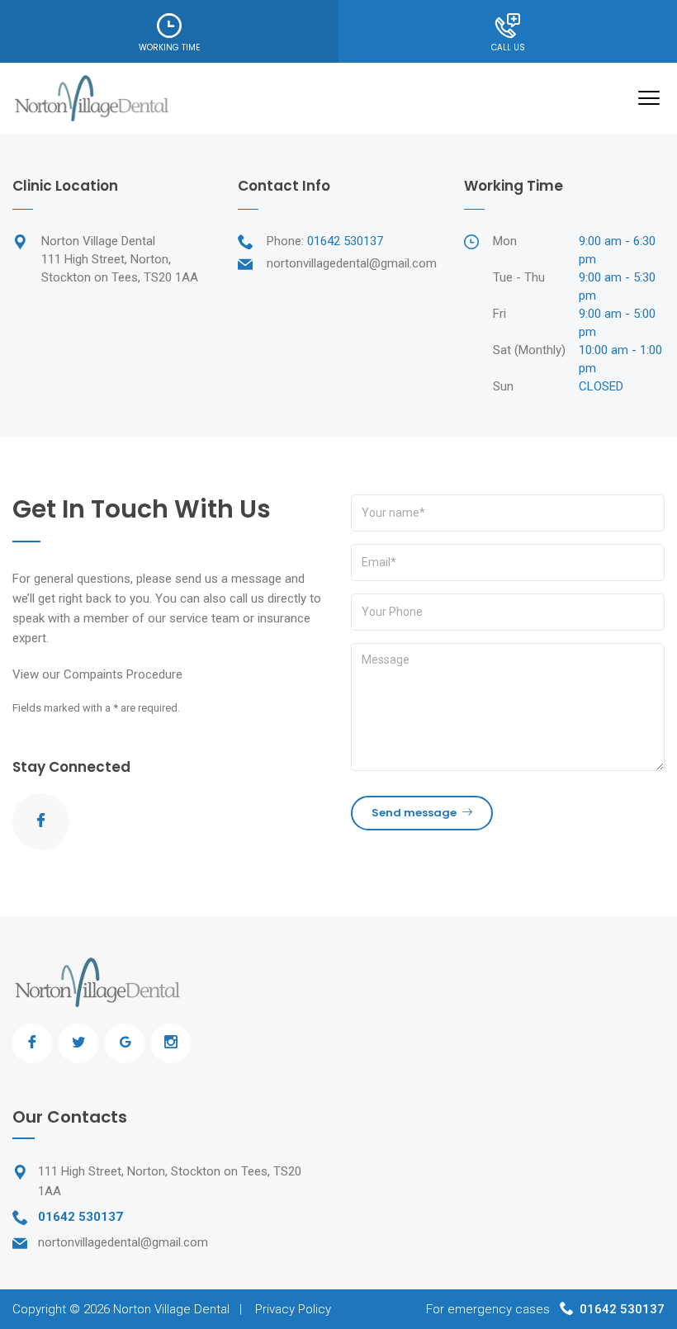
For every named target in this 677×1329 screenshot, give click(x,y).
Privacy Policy (293, 1309)
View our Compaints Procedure (97, 674)
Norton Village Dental (171, 1309)
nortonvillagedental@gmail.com (352, 263)
